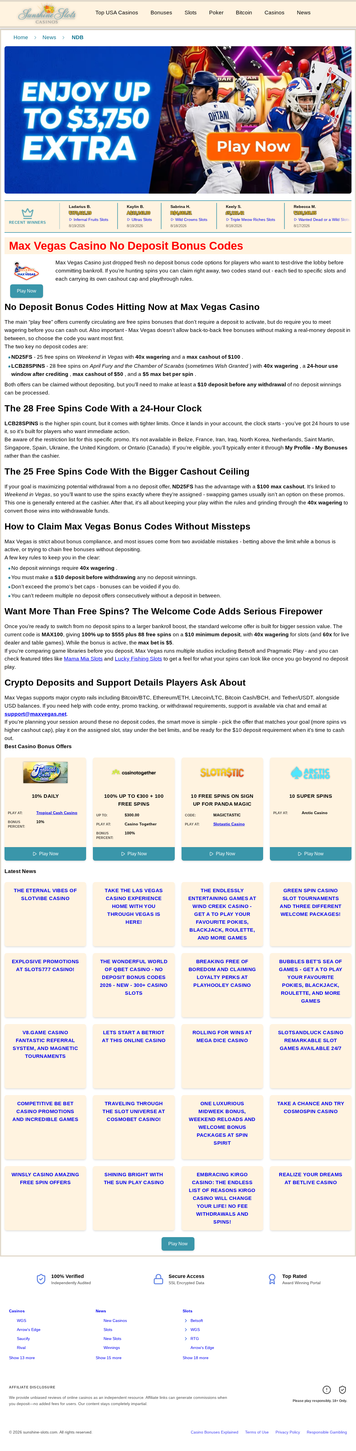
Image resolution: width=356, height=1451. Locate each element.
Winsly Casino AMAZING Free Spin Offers (45, 1178)
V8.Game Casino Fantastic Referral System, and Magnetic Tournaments (45, 1044)
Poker (216, 12)
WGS (21, 1320)
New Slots (112, 1338)
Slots (191, 12)
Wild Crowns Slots (186, 219)
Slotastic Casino (229, 824)
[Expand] (186, 1320)
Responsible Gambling (327, 1432)
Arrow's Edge (29, 1329)
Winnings (112, 1347)
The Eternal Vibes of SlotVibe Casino (45, 894)
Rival (21, 1347)
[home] (46, 22)
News (304, 12)
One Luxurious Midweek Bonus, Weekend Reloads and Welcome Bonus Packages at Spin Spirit (222, 1123)
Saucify (23, 1338)
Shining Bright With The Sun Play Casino (134, 1178)
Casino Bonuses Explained (214, 1432)
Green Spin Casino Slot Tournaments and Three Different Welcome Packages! (311, 902)
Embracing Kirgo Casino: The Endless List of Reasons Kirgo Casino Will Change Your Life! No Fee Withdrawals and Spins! (222, 1198)
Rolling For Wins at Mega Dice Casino (222, 1036)
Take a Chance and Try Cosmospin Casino (310, 1107)
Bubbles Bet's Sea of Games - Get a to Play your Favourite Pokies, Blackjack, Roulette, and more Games (310, 981)
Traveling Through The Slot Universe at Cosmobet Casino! (133, 1111)
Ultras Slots (136, 219)
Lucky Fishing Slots (138, 659)
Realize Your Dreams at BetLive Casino (310, 1178)
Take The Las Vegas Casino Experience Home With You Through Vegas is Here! (134, 906)
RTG (195, 1338)
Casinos (275, 12)
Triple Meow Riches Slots (247, 219)
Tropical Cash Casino (56, 812)
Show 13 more (22, 1357)
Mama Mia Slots (83, 659)
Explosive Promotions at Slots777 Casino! (45, 965)
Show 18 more (196, 1357)
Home (21, 37)
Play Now (26, 291)
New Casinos (115, 1320)
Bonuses (161, 12)
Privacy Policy (288, 1432)
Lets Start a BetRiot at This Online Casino (133, 1036)
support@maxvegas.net (35, 714)
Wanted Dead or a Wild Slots (318, 219)
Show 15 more (109, 1357)
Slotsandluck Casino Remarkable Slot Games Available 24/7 (311, 1040)
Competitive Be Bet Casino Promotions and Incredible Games (45, 1111)
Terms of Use (257, 1432)
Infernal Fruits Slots (85, 219)
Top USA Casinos (116, 12)
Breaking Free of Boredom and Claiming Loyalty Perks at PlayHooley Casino (222, 973)
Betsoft (197, 1320)
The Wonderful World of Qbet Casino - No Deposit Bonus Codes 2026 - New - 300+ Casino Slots (134, 977)
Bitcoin (244, 12)
